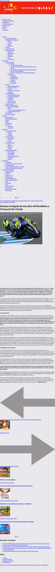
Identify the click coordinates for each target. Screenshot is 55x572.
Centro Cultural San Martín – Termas (14, 166)
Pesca (9, 41)
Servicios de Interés (8, 24)
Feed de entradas (7, 559)
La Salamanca (14, 77)
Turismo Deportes (10, 50)
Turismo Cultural (9, 62)
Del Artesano (14, 78)
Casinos (7, 47)
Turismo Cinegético (10, 38)
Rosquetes (11, 154)
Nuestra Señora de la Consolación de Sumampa (23, 72)
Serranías (7, 125)
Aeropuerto (8, 187)
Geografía (5, 30)
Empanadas (11, 138)
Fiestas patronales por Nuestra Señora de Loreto (23, 66)
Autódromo (11, 59)
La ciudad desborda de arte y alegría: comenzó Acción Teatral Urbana (21, 551)
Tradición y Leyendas (8, 21)
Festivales (10, 74)
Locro (9, 141)
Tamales (10, 135)
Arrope (10, 159)
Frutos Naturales (9, 142)
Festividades (11, 63)
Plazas (7, 122)
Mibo (9, 108)
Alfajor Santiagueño (13, 156)
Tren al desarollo (9, 48)
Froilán (10, 89)
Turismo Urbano (9, 104)
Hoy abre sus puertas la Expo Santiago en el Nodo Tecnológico (17, 521)
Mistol (9, 147)
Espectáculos (8, 177)
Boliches (10, 46)
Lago (6, 181)
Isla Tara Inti (8, 123)
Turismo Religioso (10, 93)
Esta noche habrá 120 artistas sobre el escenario (15, 545)
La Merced (11, 98)
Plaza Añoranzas (9, 165)
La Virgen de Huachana (17, 65)
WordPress (45, 565)
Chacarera (13, 83)
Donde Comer (6, 25)
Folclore (7, 84)
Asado (9, 132)
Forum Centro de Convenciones (13, 163)
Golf (9, 57)
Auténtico (5, 60)
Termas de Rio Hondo (8, 169)
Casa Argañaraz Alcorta (14, 111)
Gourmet (5, 129)
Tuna (9, 144)
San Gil (12, 68)
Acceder (5, 558)
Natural (5, 116)
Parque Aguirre (9, 117)
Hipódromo (11, 53)
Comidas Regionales (10, 131)
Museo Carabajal (12, 87)
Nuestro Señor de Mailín (17, 71)
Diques (7, 120)
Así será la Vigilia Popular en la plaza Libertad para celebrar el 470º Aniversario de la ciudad (26, 543)
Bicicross (10, 54)
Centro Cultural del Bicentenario (16, 110)
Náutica (10, 51)
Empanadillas (11, 153)
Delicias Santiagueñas (11, 150)
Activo (4, 37)
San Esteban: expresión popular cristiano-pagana (23, 69)
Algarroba (10, 145)
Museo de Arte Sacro (13, 107)
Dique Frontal (9, 175)
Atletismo (10, 56)
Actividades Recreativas (11, 40)
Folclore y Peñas (7, 19)
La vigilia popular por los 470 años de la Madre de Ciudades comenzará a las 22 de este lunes (26, 546)
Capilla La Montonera (13, 96)
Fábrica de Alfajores (10, 178)
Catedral (10, 99)
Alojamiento (6, 22)
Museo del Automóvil (10, 189)
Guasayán (10, 128)
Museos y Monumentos (11, 105)
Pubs (9, 44)
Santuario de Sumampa (14, 95)
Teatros (10, 43)
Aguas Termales (9, 171)
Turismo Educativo (10, 114)
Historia (5, 27)
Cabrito (10, 139)
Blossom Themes (30, 565)
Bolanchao (11, 157)
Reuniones (5, 160)
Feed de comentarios (8, 561)
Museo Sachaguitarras (14, 86)
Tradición (13, 81)
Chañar (10, 148)
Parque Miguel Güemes (11, 180)
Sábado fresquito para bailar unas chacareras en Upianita (15, 503)
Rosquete (13, 75)
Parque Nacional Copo (11, 119)
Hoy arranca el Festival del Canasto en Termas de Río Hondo (16, 486)
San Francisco (11, 101)
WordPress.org (7, 562)
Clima (4, 28)
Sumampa (10, 126)
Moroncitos (11, 151)
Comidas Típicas (9, 136)
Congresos (8, 162)
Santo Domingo (12, 102)
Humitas (10, 134)
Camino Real (8, 113)
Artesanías (8, 183)
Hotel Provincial (9, 186)
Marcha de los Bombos (14, 90)
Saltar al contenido (5, 0)
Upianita (10, 92)
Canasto (13, 80)
